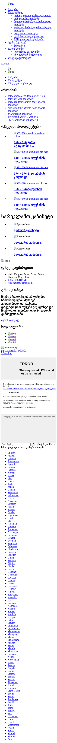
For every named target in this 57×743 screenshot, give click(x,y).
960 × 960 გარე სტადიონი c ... (24, 144)
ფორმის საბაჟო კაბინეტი (29, 36)
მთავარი (13, 9)
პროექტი (19, 45)
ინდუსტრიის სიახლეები (28, 54)
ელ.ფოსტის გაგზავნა (13, 350)
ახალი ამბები (16, 48)
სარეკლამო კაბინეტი (26, 18)
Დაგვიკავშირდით (19, 58)
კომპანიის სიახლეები (27, 51)
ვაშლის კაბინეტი (26, 230)
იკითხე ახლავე (10, 320)
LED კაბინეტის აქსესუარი (29, 39)
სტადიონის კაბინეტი (26, 33)
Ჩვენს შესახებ (17, 42)
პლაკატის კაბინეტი (28, 242)
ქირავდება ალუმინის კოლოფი (32, 15)
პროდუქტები (15, 12)
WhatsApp (6, 353)
